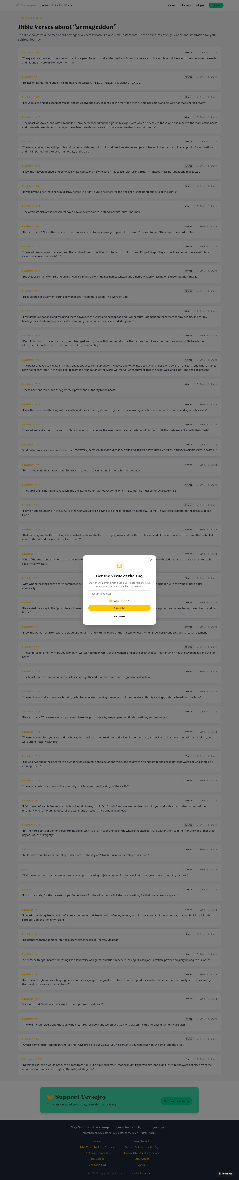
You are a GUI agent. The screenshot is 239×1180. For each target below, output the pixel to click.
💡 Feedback (225, 1173)
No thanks (119, 616)
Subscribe (119, 607)
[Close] (151, 559)
